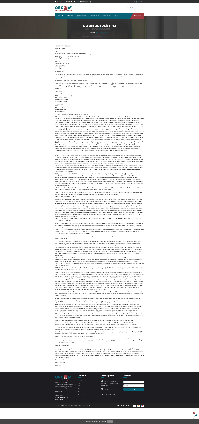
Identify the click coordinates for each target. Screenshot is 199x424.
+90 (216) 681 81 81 (70, 1)
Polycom (80, 386)
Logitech (80, 383)
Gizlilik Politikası (59, 395)
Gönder (133, 389)
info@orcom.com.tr (84, 1)
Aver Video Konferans (83, 395)
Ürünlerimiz (106, 16)
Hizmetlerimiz (94, 16)
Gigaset (80, 389)
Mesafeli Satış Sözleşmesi (61, 397)
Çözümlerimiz (81, 16)
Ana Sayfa (60, 16)
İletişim (116, 16)
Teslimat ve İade (59, 399)
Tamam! (110, 421)
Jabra (79, 392)
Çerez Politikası (102, 421)
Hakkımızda (70, 16)
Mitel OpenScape (82, 380)
